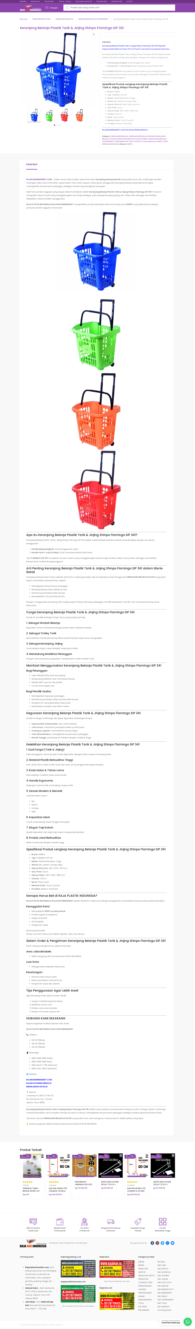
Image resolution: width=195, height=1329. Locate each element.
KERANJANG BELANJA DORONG (142, 136)
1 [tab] (54, 125)
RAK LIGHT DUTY (165, 1282)
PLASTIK (137, 141)
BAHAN (141, 1261)
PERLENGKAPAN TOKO (41, 19)
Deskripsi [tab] (31, 164)
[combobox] (119, 8)
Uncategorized (164, 1310)
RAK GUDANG (163, 1275)
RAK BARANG (143, 1310)
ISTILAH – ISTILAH (65, 1)
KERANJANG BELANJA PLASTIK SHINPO (132, 139)
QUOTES (130, 1)
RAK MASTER (163, 1286)
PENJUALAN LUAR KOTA (83, 1)
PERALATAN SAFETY (146, 1275)
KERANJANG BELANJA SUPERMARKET (93, 19)
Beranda (23, 19)
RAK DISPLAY (163, 1268)
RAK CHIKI (162, 1265)
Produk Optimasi (148, 141)
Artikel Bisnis (35, 1)
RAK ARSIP (142, 1306)
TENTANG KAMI (101, 1)
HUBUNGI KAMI (116, 1)
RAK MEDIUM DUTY (166, 1289)
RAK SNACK (162, 1296)
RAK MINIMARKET (165, 1292)
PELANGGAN (49, 1)
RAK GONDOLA (164, 1272)
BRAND (141, 1265)
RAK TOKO (162, 1303)
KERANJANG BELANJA (64, 19)
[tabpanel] (35, 115)
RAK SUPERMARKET (166, 1299)
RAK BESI (161, 1261)
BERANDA (23, 1)
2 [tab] (56, 125)
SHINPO (159, 141)
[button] (94, 34)
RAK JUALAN (163, 1279)
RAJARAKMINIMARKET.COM (113, 130)
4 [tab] (61, 125)
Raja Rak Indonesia (39, 1325)
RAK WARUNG (163, 1306)
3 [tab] (58, 125)
